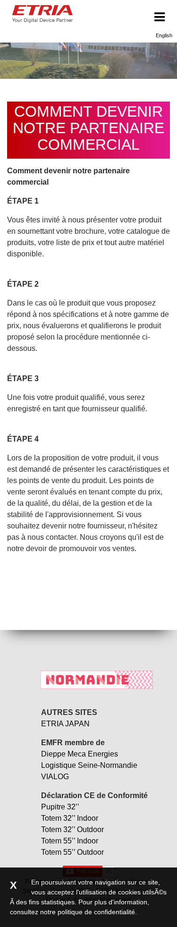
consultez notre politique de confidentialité (72, 912)
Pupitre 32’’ (60, 807)
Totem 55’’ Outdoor (72, 852)
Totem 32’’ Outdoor (72, 829)
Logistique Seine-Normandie (89, 765)
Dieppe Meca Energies (79, 754)
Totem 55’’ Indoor (69, 841)
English (164, 35)
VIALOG (55, 777)
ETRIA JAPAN (65, 724)
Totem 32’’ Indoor (69, 818)
